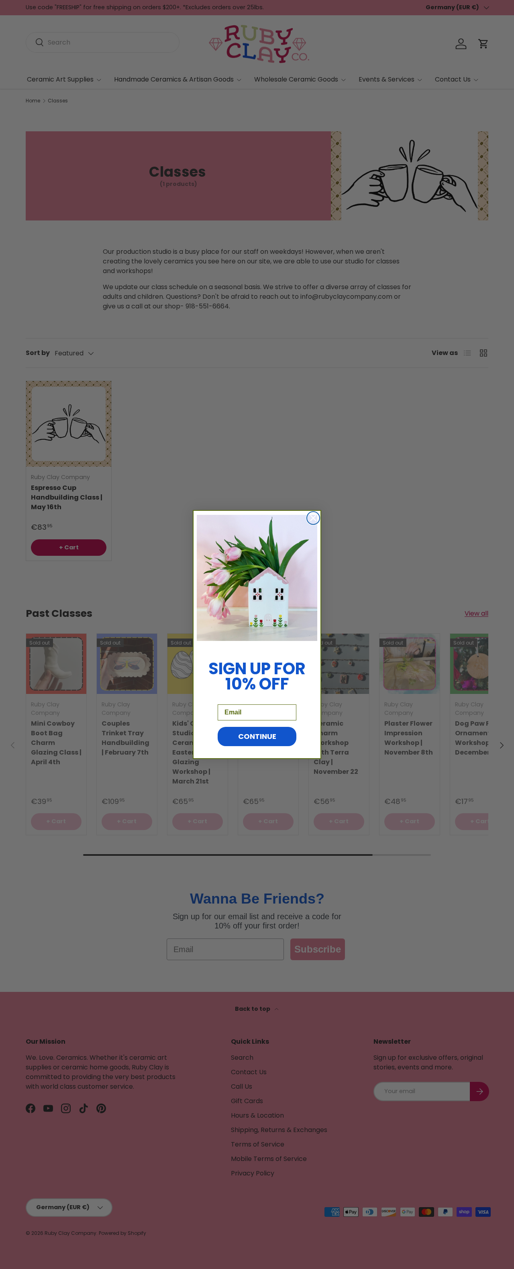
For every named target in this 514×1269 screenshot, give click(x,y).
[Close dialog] (313, 518)
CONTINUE (257, 736)
